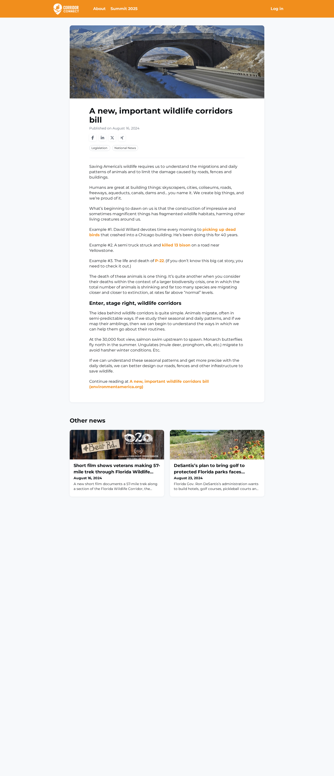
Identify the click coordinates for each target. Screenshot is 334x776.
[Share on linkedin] (102, 137)
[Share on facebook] (92, 137)
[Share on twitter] (112, 137)
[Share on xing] (122, 137)
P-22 (159, 260)
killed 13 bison (176, 245)
